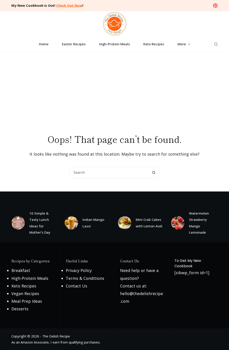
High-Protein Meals (114, 44)
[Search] (216, 44)
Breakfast (20, 270)
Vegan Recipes (25, 293)
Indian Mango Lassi (93, 222)
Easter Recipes (74, 44)
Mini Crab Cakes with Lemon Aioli (149, 222)
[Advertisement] (114, 85)
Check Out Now (69, 5)
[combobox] (109, 172)
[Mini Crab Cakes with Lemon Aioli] (124, 223)
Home (44, 44)
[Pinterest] (215, 5)
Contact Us (76, 286)
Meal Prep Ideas (26, 301)
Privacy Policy (79, 270)
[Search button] (153, 172)
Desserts (19, 308)
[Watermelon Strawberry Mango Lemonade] (177, 223)
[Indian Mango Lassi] (71, 223)
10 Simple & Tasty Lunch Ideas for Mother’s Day (39, 223)
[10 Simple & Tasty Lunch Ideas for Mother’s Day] (18, 223)
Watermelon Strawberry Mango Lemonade (199, 223)
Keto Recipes (153, 44)
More (182, 44)
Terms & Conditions (85, 278)
